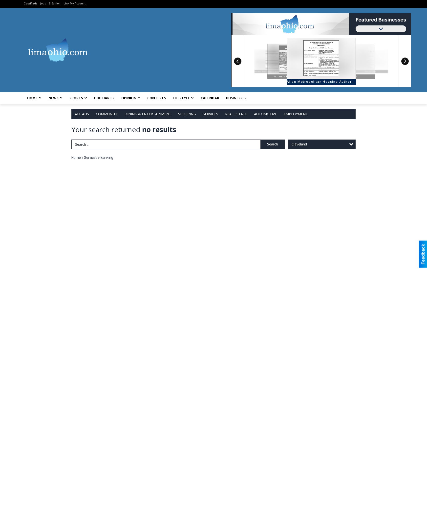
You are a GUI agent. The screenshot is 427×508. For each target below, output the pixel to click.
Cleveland (299, 144)
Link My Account (74, 3)
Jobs (43, 3)
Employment (296, 114)
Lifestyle (181, 98)
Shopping (187, 114)
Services (210, 114)
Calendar (210, 98)
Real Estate (236, 114)
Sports (76, 98)
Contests (156, 98)
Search (272, 144)
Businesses (236, 98)
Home (32, 98)
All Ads (82, 114)
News (53, 98)
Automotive (265, 114)
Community (107, 114)
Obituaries (104, 98)
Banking (107, 158)
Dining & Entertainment (148, 114)
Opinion (128, 98)
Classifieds (30, 3)
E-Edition (55, 3)
